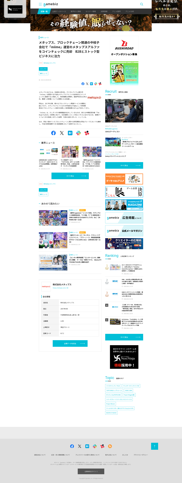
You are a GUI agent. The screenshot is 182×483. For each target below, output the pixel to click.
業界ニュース (44, 37)
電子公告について (111, 455)
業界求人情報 (76, 11)
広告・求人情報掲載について (60, 455)
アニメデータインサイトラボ (131, 386)
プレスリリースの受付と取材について (87, 455)
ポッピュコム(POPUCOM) (113, 395)
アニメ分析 (129, 11)
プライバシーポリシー (141, 455)
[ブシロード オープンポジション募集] (124, 48)
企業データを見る (70, 343)
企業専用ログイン (90, 471)
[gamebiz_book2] (124, 73)
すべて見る (70, 176)
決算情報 (104, 11)
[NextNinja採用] (124, 357)
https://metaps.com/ (59, 288)
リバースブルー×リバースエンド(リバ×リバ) (119, 399)
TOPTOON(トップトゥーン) (114, 390)
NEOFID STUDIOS (111, 413)
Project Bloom (110, 404)
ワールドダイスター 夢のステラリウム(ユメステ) (119, 408)
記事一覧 (44, 11)
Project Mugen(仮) (129, 395)
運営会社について (40, 455)
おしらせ (125, 455)
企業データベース (59, 11)
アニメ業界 (116, 11)
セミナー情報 (91, 11)
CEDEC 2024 (128, 390)
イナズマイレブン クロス (113, 386)
